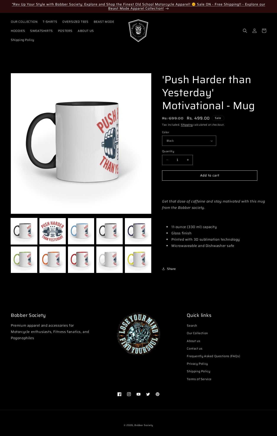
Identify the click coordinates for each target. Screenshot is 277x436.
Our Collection (197, 333)
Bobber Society (143, 425)
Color (165, 132)
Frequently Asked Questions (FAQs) (213, 356)
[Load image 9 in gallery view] (109, 259)
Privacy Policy (197, 363)
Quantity (168, 151)
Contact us (194, 348)
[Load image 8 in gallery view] (81, 259)
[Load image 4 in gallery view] (109, 231)
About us (193, 341)
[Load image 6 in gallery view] (24, 259)
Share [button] (171, 268)
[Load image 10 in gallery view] (138, 259)
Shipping (187, 125)
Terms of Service (199, 379)
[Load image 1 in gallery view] (24, 231)
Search (192, 325)
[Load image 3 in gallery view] (81, 231)
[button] (245, 31)
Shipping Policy (198, 371)
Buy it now (210, 188)
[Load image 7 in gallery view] (52, 259)
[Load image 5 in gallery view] (138, 231)
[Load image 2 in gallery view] (52, 231)
